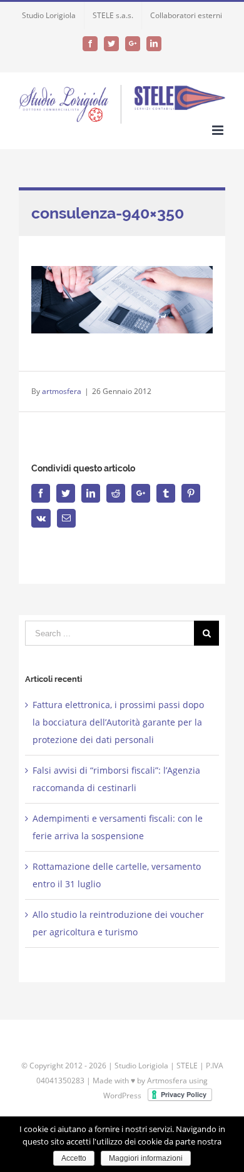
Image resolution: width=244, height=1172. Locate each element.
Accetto (73, 1158)
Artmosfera (167, 1080)
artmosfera (61, 391)
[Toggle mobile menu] (218, 130)
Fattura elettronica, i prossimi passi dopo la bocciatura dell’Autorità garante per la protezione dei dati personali (118, 722)
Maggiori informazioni (146, 1158)
